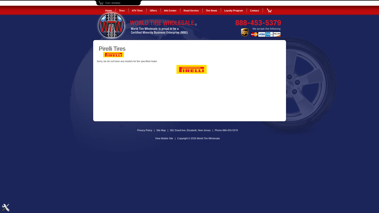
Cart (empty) (112, 3)
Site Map (161, 130)
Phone (226, 130)
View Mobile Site (164, 138)
